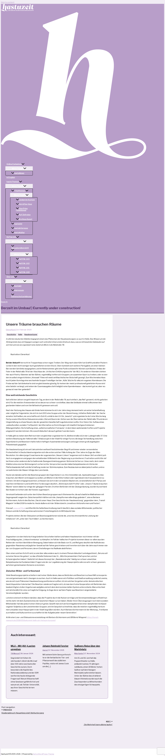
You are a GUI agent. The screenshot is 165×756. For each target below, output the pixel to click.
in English (11, 177)
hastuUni (18, 224)
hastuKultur (19, 233)
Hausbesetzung (30, 334)
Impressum (19, 290)
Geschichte (11, 334)
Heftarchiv (11, 237)
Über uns (10, 277)
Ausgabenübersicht (20, 248)
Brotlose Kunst (25, 219)
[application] (23, 164)
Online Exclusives (14, 164)
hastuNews (19, 173)
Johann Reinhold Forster (55, 646)
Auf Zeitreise (25, 215)
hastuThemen (13, 182)
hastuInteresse (21, 228)
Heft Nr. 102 (24, 263)
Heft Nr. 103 (24, 259)
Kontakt (17, 286)
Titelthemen (19, 191)
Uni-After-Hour (25, 204)
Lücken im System (27, 200)
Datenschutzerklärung (21, 296)
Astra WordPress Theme (43, 754)
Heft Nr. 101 (24, 268)
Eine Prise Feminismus (22, 209)
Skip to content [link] (7, 2)
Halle (20, 334)
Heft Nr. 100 (24, 272)
